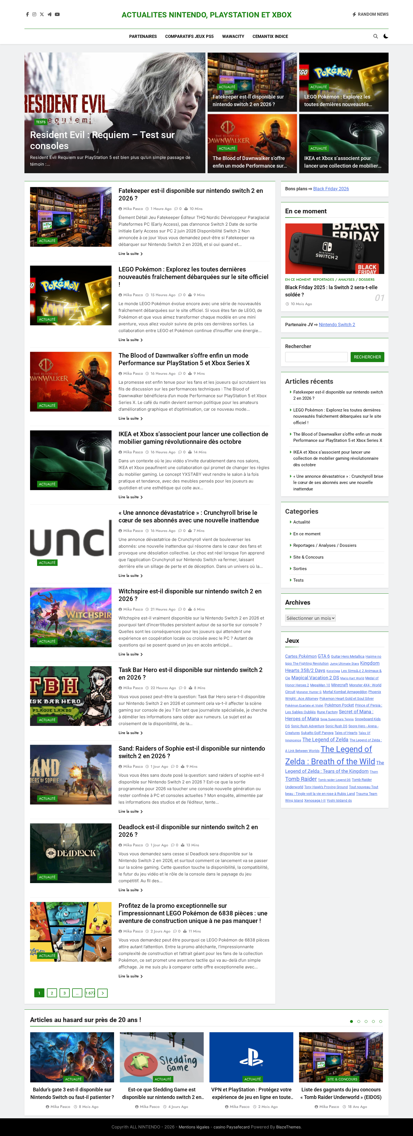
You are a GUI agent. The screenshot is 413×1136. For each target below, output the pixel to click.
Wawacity (233, 36)
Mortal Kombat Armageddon (345, 692)
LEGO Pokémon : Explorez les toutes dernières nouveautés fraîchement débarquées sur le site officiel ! (194, 277)
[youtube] (57, 14)
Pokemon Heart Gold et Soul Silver (346, 698)
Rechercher (298, 346)
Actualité (227, 87)
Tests (41, 122)
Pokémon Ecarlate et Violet (304, 705)
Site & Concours (308, 557)
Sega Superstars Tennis (337, 719)
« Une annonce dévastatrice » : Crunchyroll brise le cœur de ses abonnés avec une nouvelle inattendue (338, 483)
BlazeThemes (288, 1126)
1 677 (90, 993)
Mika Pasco (133, 208)
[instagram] (34, 14)
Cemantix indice (270, 36)
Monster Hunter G (309, 692)
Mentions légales (194, 1126)
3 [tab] (366, 1021)
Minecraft (339, 685)
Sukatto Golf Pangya (317, 733)
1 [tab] (351, 1021)
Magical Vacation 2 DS (315, 677)
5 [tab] (380, 1021)
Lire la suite (129, 253)
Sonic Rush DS (336, 726)
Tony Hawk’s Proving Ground (326, 787)
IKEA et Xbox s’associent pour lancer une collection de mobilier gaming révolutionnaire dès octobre (335, 458)
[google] (49, 14)
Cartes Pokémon (301, 656)
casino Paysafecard (232, 1126)
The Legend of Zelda (325, 739)
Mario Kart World (352, 678)
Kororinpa (333, 671)
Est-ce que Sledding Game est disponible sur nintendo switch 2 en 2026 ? (161, 1097)
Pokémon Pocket (339, 705)
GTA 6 (324, 656)
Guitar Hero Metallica (347, 656)
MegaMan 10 (320, 685)
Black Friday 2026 (331, 188)
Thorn (374, 772)
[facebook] (27, 14)
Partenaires (143, 36)
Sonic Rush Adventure (307, 726)
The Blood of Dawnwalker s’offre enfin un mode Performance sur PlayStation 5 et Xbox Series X (249, 166)
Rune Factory (327, 712)
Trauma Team (366, 794)
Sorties (300, 568)
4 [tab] (373, 1021)
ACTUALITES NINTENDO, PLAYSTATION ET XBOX (207, 14)
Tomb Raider (301, 779)
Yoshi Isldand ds (339, 801)
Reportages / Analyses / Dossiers (344, 279)
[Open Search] (375, 36)
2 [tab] (358, 1021)
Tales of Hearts (346, 733)
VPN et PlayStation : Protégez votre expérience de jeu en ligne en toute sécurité (251, 1097)
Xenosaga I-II (315, 800)
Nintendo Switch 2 (337, 324)
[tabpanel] (72, 1071)
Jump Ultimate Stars (344, 664)
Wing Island (294, 801)
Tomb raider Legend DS (334, 780)
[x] (42, 14)
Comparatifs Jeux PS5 (189, 36)
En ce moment (298, 279)
